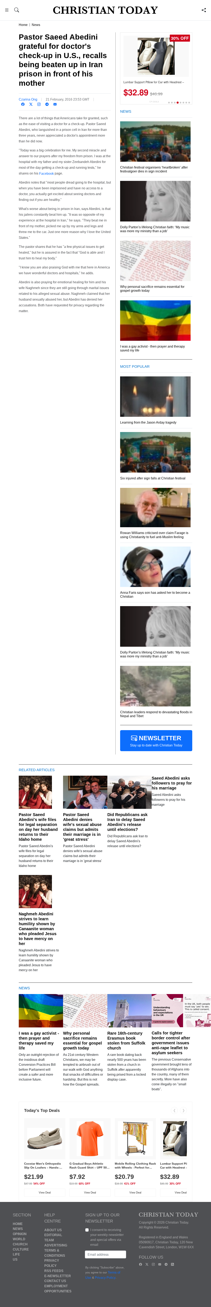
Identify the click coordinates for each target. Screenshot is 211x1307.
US (15, 1259)
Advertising (55, 1245)
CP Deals (154, 101)
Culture (21, 1249)
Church (20, 1244)
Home (23, 25)
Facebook (46, 173)
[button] (6, 10)
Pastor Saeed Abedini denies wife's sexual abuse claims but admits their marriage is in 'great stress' (82, 827)
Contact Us (55, 1281)
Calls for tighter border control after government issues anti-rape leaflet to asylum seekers (171, 1043)
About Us (53, 1230)
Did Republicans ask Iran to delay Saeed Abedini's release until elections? (127, 822)
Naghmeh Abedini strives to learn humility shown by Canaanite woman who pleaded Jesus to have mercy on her (37, 929)
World (19, 1239)
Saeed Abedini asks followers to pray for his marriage (172, 783)
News (36, 25)
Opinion (20, 1234)
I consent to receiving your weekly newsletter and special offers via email (107, 1237)
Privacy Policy (105, 1277)
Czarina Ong (28, 99)
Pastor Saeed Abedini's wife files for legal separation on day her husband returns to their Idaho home (38, 827)
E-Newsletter (57, 1276)
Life (16, 1254)
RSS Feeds (53, 1271)
